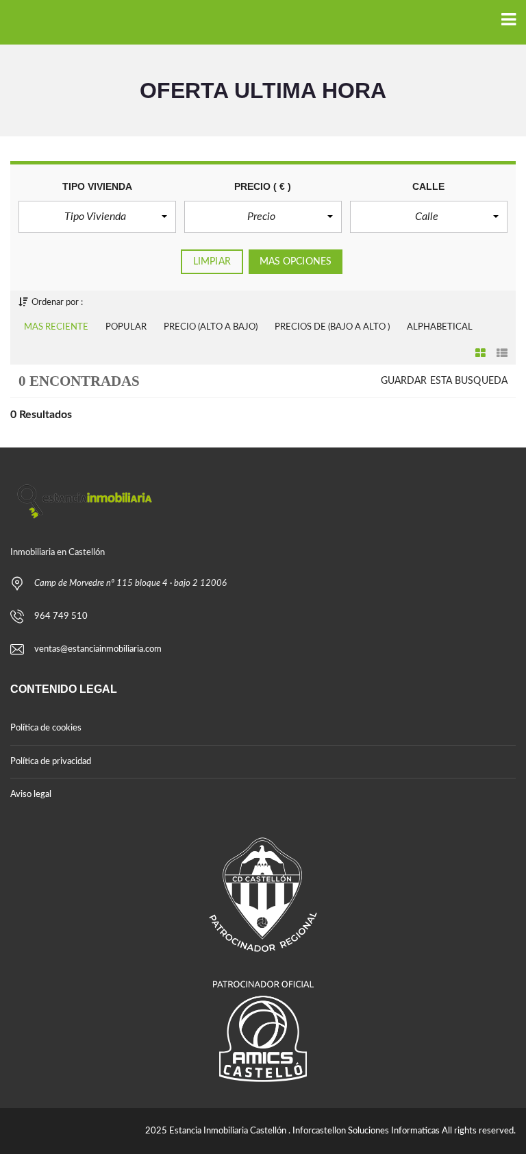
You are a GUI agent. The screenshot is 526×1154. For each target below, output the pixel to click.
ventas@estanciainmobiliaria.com (98, 649)
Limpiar (212, 262)
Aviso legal (30, 794)
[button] (97, 216)
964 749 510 (61, 616)
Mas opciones (295, 262)
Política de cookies (46, 728)
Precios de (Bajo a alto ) (332, 327)
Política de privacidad (50, 761)
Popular (126, 327)
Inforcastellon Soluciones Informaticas (366, 1131)
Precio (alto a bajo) (211, 327)
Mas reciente (56, 327)
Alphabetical (440, 327)
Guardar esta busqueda (444, 381)
